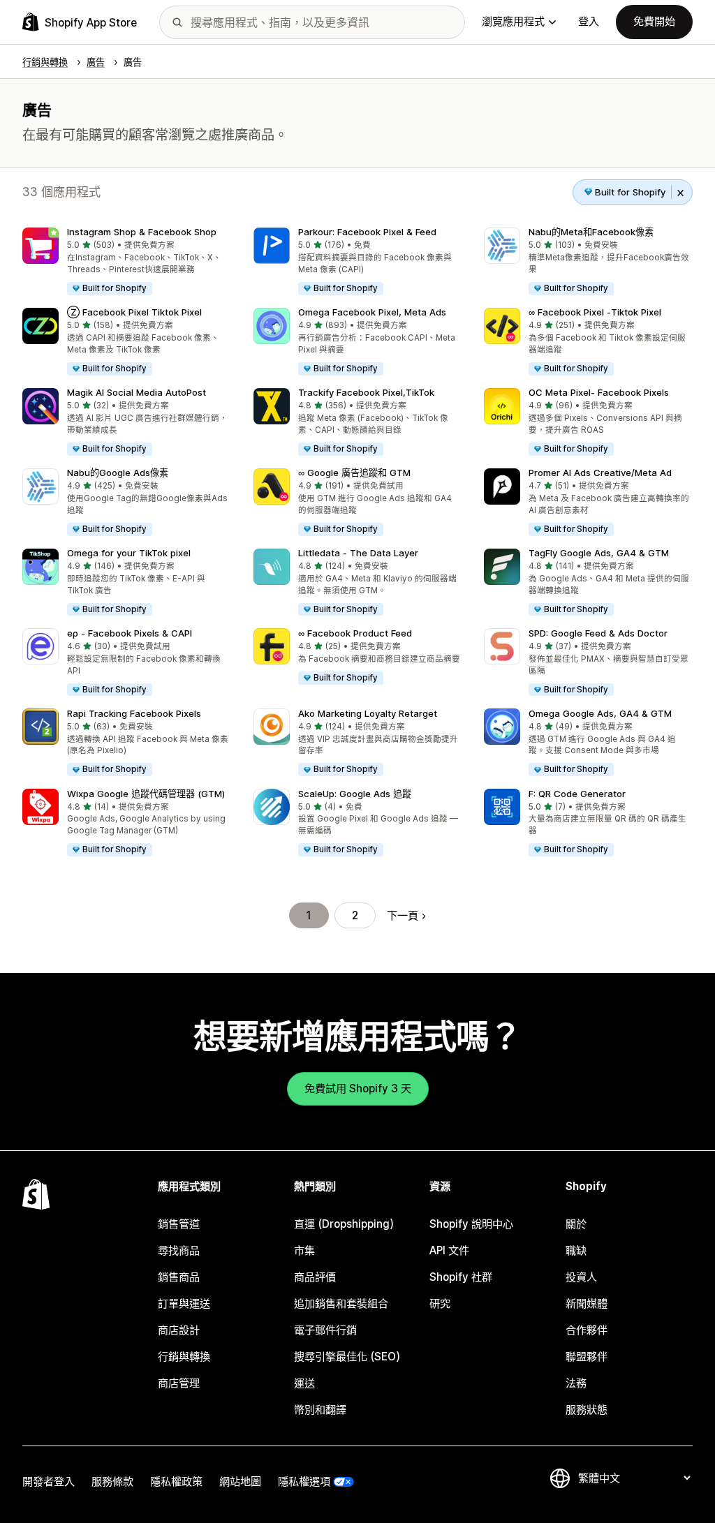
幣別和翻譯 (320, 1409)
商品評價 (315, 1277)
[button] (126, 262)
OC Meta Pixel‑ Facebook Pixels (599, 392)
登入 (588, 21)
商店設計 (179, 1330)
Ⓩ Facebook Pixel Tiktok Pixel (134, 312)
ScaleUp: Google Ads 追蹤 (354, 793)
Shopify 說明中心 (471, 1224)
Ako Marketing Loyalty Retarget (367, 713)
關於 (576, 1224)
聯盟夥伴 (586, 1356)
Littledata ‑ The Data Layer (358, 552)
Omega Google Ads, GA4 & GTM (600, 713)
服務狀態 (586, 1409)
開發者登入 (48, 1481)
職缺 (576, 1250)
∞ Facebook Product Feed (355, 633)
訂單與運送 (184, 1303)
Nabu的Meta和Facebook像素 (591, 231)
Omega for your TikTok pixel (129, 552)
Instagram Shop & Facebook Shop (141, 231)
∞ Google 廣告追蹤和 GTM (354, 472)
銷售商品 (179, 1277)
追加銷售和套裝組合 (341, 1303)
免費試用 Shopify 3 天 (357, 1088)
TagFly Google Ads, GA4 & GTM (599, 552)
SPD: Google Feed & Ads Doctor (598, 633)
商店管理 (179, 1383)
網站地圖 (240, 1481)
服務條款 (112, 1481)
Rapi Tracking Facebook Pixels (134, 713)
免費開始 (654, 21)
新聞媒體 (586, 1303)
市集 (304, 1250)
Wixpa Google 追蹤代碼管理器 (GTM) (146, 793)
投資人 (581, 1277)
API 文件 (449, 1250)
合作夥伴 (586, 1330)
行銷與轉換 (184, 1356)
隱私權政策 (176, 1481)
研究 (439, 1303)
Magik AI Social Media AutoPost (136, 392)
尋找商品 (179, 1250)
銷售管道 (179, 1224)
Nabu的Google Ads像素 (117, 472)
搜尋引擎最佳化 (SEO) (347, 1356)
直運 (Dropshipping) (344, 1224)
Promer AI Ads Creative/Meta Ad (600, 472)
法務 (576, 1383)
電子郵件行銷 (325, 1330)
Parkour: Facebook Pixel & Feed (367, 231)
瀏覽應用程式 (513, 21)
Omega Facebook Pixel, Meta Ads (372, 312)
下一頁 (402, 915)
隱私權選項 (304, 1481)
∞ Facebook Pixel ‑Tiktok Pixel (595, 312)
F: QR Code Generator (577, 793)
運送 (304, 1383)
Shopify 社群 (460, 1277)
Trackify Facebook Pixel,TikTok (366, 392)
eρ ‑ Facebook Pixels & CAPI (129, 633)
